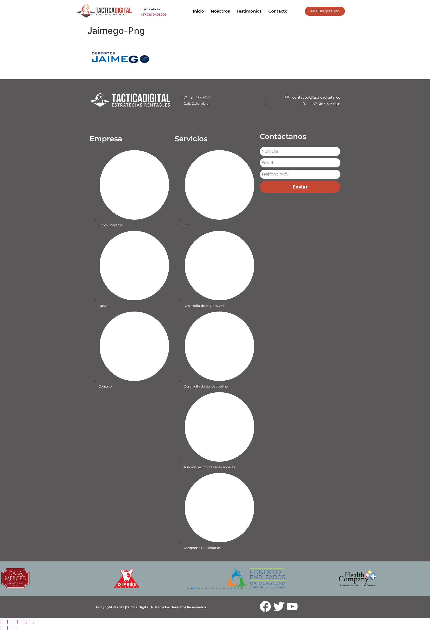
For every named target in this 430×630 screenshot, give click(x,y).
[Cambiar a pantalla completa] (12, 622)
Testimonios (249, 11)
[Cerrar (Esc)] (30, 622)
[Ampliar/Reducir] (4, 622)
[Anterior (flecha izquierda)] (4, 628)
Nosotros (220, 11)
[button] (188, 588)
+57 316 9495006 (154, 15)
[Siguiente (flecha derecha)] (12, 628)
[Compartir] (21, 622)
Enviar (299, 187)
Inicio (198, 11)
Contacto (278, 11)
